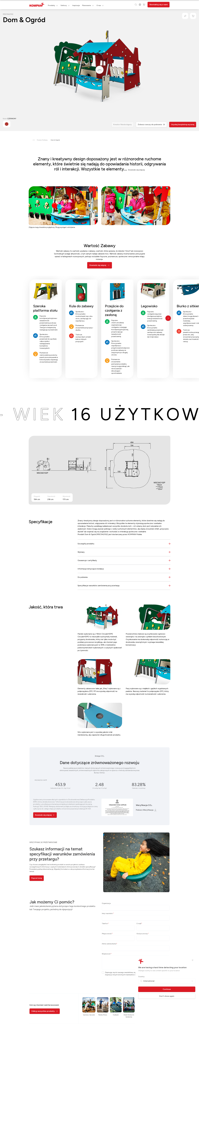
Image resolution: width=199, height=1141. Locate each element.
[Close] (192, 960)
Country (141, 977)
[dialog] (99, 570)
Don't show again (166, 996)
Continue (167, 989)
